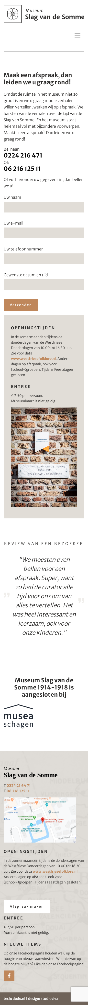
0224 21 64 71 (19, 785)
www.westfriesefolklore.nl (33, 358)
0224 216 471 (23, 155)
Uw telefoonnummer (23, 249)
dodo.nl (19, 998)
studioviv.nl (50, 998)
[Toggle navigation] (77, 35)
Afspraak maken (27, 906)
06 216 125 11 (22, 169)
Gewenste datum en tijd (26, 274)
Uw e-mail (13, 223)
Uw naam (12, 197)
